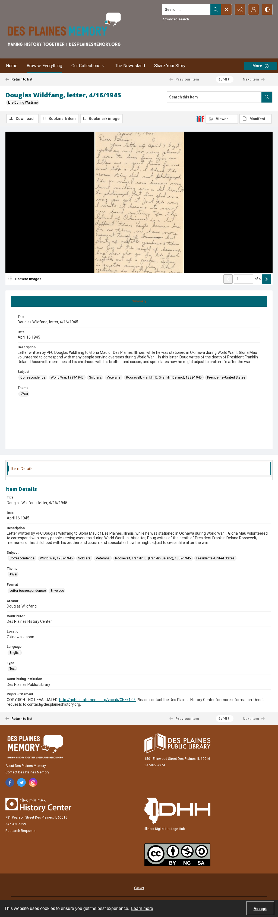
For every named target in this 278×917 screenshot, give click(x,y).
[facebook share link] (9, 782)
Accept (260, 908)
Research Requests (20, 831)
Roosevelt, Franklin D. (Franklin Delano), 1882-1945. (164, 377)
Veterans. (114, 377)
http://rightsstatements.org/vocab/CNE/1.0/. (97, 700)
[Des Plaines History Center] (38, 805)
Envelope (57, 591)
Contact (139, 888)
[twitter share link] (21, 782)
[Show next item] (266, 279)
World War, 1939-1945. (67, 377)
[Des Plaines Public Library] (177, 743)
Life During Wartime (23, 102)
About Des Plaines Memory (25, 766)
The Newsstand (130, 65)
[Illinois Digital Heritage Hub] (177, 811)
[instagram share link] (33, 782)
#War (24, 394)
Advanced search (175, 19)
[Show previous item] (228, 279)
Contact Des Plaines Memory (27, 772)
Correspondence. (33, 377)
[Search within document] (266, 97)
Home (11, 65)
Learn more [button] (142, 908)
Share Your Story (169, 65)
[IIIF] (200, 118)
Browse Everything (44, 65)
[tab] (139, 301)
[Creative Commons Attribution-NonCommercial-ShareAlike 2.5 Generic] (177, 854)
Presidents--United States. (226, 377)
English (15, 653)
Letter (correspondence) (28, 591)
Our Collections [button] (85, 65)
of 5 (257, 279)
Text (13, 669)
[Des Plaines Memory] (35, 746)
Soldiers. (95, 377)
